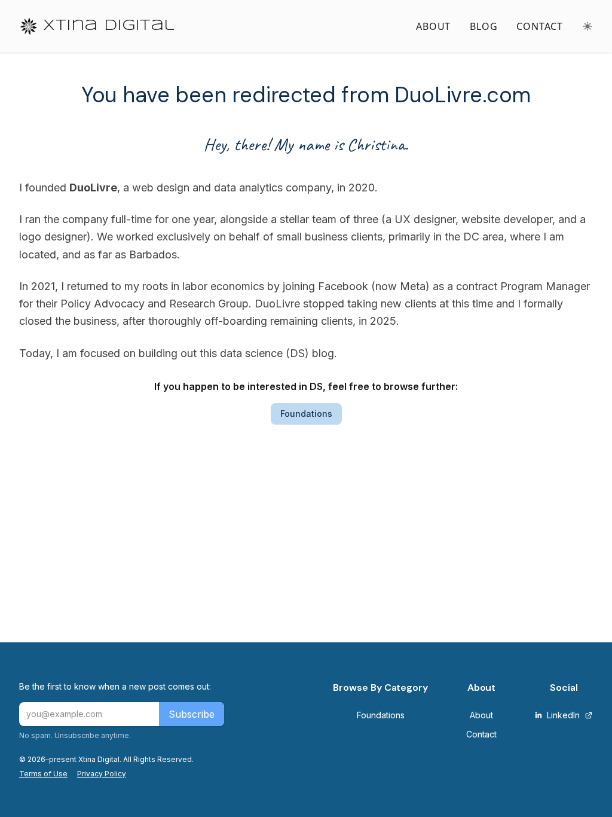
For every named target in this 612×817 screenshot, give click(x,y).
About (481, 715)
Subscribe (192, 714)
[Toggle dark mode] (587, 26)
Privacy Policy (101, 773)
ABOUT (433, 26)
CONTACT (539, 26)
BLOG (483, 26)
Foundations (306, 413)
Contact (481, 734)
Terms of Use (43, 773)
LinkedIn (563, 715)
